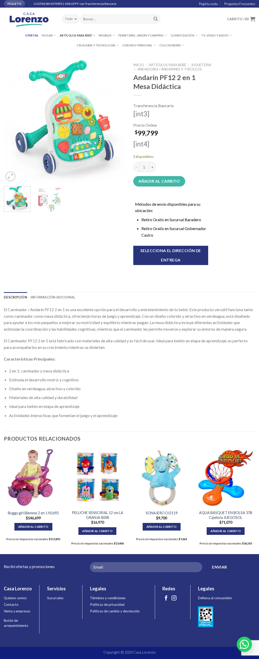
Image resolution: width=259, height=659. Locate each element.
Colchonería (170, 45)
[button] (244, 644)
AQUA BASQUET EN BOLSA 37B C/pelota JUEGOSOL (225, 515)
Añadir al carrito (159, 181)
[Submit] (155, 19)
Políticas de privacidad (107, 604)
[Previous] (12, 121)
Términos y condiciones (107, 598)
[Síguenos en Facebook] (166, 598)
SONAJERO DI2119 (162, 513)
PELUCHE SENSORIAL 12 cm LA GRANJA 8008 (97, 515)
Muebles (105, 35)
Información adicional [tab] (53, 297)
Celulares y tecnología (96, 45)
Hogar (47, 35)
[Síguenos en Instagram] (174, 598)
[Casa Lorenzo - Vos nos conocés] (29, 19)
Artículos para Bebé (76, 35)
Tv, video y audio (215, 35)
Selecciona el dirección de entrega (170, 255)
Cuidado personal (137, 45)
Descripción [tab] (15, 297)
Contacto (11, 604)
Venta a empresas (17, 611)
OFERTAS (31, 35)
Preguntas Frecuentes (239, 4)
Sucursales (55, 598)
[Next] (116, 121)
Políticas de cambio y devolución (115, 611)
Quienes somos (15, 598)
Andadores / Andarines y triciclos (169, 69)
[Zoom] (10, 176)
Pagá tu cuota (208, 4)
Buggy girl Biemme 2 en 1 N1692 (33, 513)
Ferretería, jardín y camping (141, 35)
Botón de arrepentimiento (16, 623)
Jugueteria (201, 65)
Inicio (138, 65)
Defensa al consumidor (215, 598)
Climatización (182, 35)
